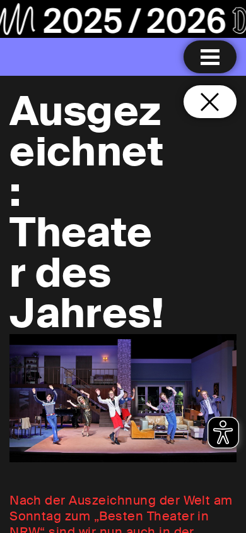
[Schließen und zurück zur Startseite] (210, 101)
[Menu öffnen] (210, 56)
